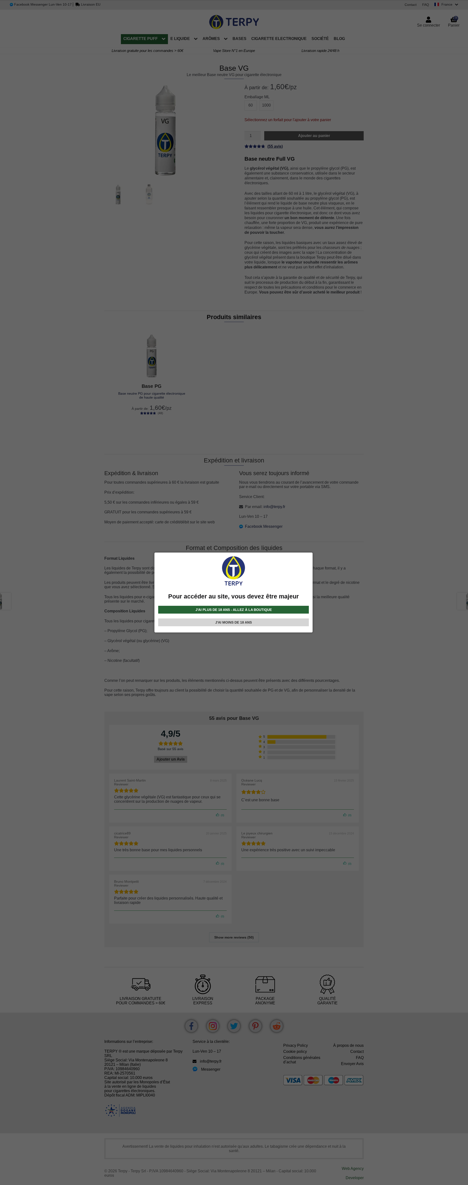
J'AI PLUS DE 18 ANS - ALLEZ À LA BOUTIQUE (233, 610)
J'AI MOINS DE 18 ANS (233, 622)
